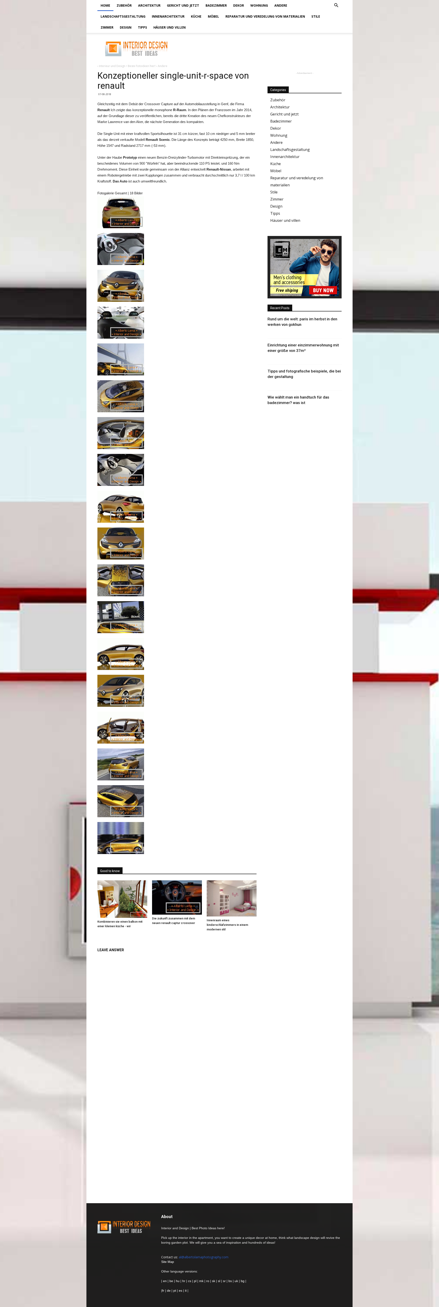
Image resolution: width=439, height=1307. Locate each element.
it (186, 1290)
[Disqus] (177, 1012)
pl (195, 1281)
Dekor (238, 5)
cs (189, 1281)
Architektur (149, 5)
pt (174, 1290)
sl (219, 1281)
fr (163, 1290)
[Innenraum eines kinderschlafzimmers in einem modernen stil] (232, 898)
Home (105, 5)
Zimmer (107, 27)
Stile (315, 16)
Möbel (213, 16)
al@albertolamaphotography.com (203, 1257)
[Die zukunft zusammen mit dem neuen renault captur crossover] (177, 897)
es (180, 1290)
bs (230, 1281)
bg (242, 1281)
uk (237, 1281)
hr (183, 1281)
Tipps (142, 27)
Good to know (110, 871)
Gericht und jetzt (183, 5)
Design (125, 27)
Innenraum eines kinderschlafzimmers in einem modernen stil (227, 925)
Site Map (167, 1262)
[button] (336, 6)
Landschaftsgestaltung (123, 16)
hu (178, 1281)
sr (224, 1281)
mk (201, 1281)
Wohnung (259, 5)
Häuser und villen (169, 27)
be (171, 1281)
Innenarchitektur (168, 16)
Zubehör (124, 5)
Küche (196, 16)
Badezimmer (216, 5)
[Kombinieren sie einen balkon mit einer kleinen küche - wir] (122, 899)
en (164, 1281)
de (169, 1290)
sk (213, 1281)
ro (207, 1281)
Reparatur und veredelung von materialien (265, 16)
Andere (280, 5)
